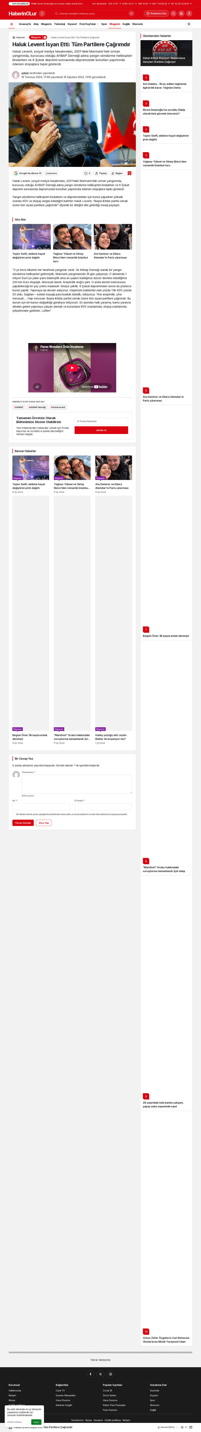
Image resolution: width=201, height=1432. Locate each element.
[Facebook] (90, 1374)
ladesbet (18, 209)
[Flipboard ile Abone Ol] (51, 173)
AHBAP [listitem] (19, 407)
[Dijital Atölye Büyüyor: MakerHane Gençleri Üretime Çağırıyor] (166, 53)
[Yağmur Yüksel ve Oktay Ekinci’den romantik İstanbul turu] (72, 243)
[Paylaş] (190, 1427)
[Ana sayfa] (11, 24)
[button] (181, 13)
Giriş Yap (44, 823)
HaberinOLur (22, 14)
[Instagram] (110, 1374)
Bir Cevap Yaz (24, 758)
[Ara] (173, 13)
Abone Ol (101, 430)
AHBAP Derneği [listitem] (37, 407)
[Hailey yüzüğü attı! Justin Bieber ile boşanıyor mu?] (113, 620)
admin (25, 73)
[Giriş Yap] (189, 13)
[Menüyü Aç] (42, 13)
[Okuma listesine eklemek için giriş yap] (129, 173)
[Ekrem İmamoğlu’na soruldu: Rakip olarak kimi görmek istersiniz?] (166, 105)
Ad (14, 800)
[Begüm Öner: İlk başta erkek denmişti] (30, 620)
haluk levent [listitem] (58, 407)
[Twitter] (100, 1374)
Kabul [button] (36, 1422)
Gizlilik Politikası (14, 1422)
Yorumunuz (28, 772)
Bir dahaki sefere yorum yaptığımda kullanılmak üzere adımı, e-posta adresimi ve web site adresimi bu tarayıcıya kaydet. (71, 814)
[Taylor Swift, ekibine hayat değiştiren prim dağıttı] (31, 243)
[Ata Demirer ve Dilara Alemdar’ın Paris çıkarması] (113, 243)
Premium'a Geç (159, 13)
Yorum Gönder (23, 823)
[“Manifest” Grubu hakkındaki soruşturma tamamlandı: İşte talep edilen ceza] (72, 620)
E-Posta (80, 800)
